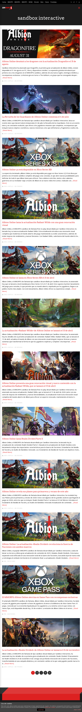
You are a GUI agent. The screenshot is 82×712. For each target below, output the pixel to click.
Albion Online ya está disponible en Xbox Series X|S (27, 169)
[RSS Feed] (71, 2)
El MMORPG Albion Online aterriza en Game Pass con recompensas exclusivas (40, 597)
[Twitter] (74, 2)
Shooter (36, 2)
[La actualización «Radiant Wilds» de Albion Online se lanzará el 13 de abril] (41, 327)
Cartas (4, 2)
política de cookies (50, 707)
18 (45, 672)
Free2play (53, 2)
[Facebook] (76, 2)
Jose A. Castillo (8, 81)
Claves (47, 2)
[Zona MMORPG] (7, 9)
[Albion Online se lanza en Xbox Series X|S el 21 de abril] (41, 274)
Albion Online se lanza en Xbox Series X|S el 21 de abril (28, 278)
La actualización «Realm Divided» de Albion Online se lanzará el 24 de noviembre (41, 650)
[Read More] (7, 78)
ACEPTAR (41, 709)
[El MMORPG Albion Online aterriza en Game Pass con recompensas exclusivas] (41, 593)
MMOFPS (10, 2)
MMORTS (24, 2)
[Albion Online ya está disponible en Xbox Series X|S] (41, 166)
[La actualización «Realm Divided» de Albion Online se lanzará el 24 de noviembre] (41, 646)
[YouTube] (79, 2)
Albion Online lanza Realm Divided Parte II (22, 439)
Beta (42, 2)
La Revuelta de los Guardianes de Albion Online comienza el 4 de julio (35, 117)
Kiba (5, 561)
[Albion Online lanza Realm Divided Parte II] (41, 435)
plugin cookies (77, 709)
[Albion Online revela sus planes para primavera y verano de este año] (41, 488)
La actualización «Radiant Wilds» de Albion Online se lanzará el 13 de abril (37, 330)
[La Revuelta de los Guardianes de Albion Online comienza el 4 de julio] (41, 113)
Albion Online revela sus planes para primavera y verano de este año (35, 491)
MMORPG (17, 2)
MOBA (31, 2)
